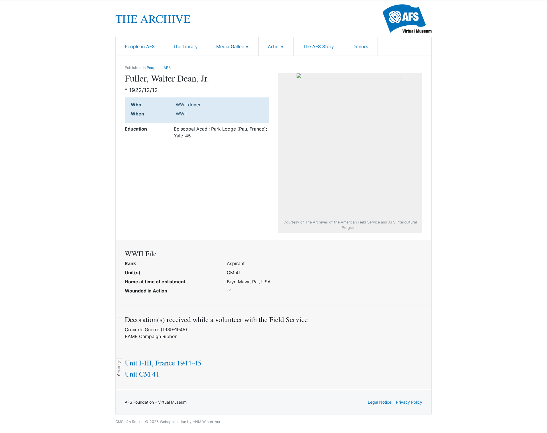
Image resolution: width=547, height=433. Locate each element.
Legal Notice (379, 402)
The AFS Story (318, 46)
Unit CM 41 (142, 374)
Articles (276, 46)
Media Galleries (232, 46)
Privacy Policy (409, 402)
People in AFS (140, 46)
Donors (360, 46)
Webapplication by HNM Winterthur (190, 422)
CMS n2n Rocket (129, 422)
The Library (185, 46)
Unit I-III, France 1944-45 (163, 362)
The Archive (152, 18)
